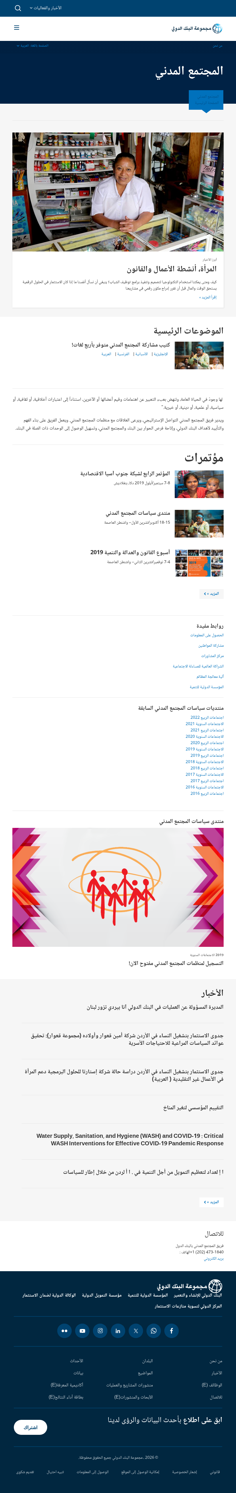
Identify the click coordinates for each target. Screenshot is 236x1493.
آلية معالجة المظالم (210, 676)
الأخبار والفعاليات (47, 8)
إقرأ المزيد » (208, 297)
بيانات (78, 1373)
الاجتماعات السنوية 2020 (205, 736)
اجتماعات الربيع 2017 (207, 781)
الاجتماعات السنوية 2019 (205, 749)
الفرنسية (123, 354)
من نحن (217, 46)
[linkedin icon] (118, 1331)
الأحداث (76, 1361)
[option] (118, 899)
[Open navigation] (17, 28)
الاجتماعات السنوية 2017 (205, 774)
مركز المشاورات (212, 656)
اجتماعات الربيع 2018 (207, 768)
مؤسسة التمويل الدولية (102, 1295)
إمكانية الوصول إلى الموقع (140, 1472)
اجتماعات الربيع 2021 (207, 730)
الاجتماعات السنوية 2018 (205, 762)
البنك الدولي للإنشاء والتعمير (198, 1295)
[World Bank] (189, 1286)
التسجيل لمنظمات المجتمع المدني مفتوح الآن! (176, 964)
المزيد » (210, 1203)
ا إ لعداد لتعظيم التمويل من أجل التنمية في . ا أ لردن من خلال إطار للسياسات (143, 1173)
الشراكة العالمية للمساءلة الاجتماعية (198, 666)
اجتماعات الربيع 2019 (207, 755)
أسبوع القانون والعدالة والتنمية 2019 (130, 553)
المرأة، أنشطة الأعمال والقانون (172, 270)
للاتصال (216, 1397)
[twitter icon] (136, 1331)
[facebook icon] (171, 1331)
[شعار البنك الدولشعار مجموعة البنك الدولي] (197, 29)
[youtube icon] (82, 1331)
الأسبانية (141, 354)
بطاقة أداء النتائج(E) (66, 1397)
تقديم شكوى (25, 1472)
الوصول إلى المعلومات (93, 1472)
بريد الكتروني (214, 1259)
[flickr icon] (64, 1331)
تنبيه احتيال (55, 1472)
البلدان (147, 1361)
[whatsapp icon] (153, 1331)
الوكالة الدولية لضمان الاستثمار (49, 1295)
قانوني (215, 1472)
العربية (106, 354)
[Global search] (18, 8)
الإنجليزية (161, 354)
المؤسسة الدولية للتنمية (207, 687)
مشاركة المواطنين (211, 645)
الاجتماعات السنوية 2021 (205, 724)
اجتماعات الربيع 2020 (207, 743)
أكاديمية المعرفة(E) (67, 1385)
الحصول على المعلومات (207, 635)
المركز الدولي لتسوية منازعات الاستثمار (188, 1306)
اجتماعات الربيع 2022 (207, 717)
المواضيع (145, 1373)
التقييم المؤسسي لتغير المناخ (193, 1108)
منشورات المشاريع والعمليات (129, 1385)
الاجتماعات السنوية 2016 (205, 787)
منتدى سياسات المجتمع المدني (138, 514)
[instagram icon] (100, 1331)
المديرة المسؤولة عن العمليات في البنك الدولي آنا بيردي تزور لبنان (155, 1008)
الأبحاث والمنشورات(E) (133, 1397)
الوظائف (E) (212, 1385)
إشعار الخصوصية (184, 1472)
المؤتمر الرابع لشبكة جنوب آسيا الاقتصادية (125, 474)
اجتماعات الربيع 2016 (207, 793)
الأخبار (217, 1373)
